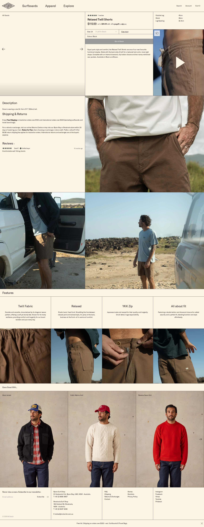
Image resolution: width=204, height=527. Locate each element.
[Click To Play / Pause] (178, 62)
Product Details (41, 484)
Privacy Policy (133, 497)
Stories (130, 492)
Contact (107, 499)
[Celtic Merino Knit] (102, 439)
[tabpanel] (42, 159)
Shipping (107, 494)
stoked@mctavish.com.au (64, 514)
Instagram (159, 492)
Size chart (124, 32)
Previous (3, 439)
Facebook (158, 494)
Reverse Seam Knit (145, 395)
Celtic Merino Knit (76, 395)
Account (188, 6)
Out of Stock (119, 41)
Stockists (131, 494)
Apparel (50, 6)
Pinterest (158, 502)
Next (200, 439)
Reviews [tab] (8, 143)
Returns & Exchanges (111, 497)
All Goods (5, 15)
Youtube (158, 499)
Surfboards (30, 6)
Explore (69, 6)
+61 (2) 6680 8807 (61, 497)
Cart (197, 6)
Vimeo (157, 497)
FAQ (105, 492)
